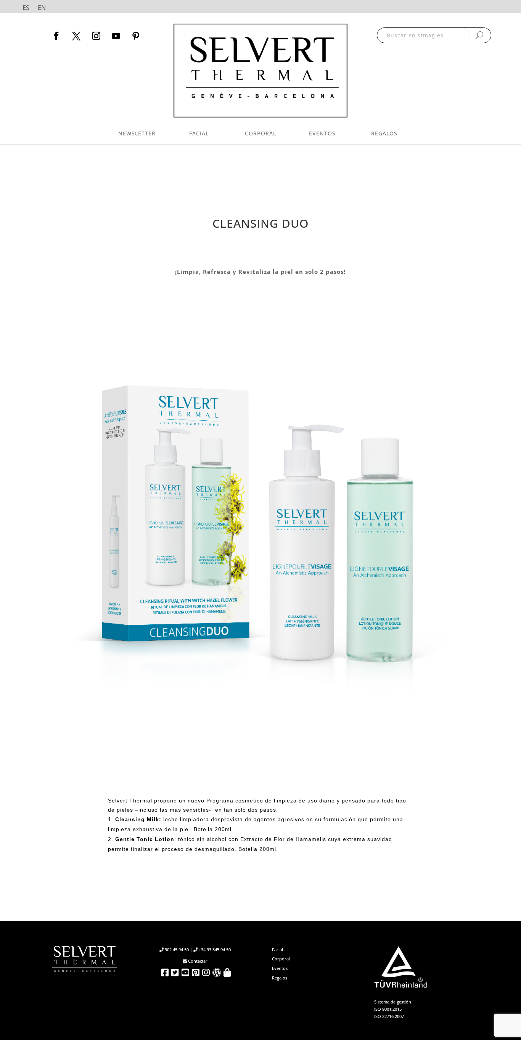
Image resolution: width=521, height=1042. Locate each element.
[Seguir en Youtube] (116, 35)
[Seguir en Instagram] (96, 35)
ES (26, 8)
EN (42, 8)
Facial (199, 133)
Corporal (260, 133)
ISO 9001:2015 (388, 1009)
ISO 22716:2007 (389, 1016)
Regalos (384, 133)
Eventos (322, 133)
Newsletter (137, 133)
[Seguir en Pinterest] (135, 35)
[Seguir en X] (76, 35)
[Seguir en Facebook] (56, 35)
